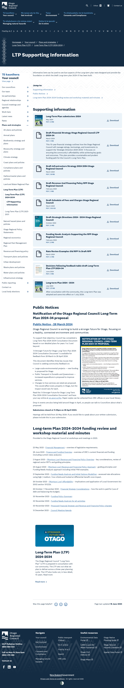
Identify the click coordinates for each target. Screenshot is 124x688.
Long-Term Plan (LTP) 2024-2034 (48, 45)
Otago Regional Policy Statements (13, 231)
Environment (41, 647)
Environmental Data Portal (89, 639)
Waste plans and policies (14, 267)
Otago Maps (86, 659)
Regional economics (12, 237)
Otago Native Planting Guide (110, 639)
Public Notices (39, 93)
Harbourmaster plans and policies (14, 177)
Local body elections (11, 291)
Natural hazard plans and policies (14, 222)
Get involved (41, 642)
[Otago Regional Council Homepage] (9, 5)
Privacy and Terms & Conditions (52, 679)
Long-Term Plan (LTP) (21, 45)
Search (61, 654)
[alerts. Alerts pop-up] (108, 5)
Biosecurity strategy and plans (14, 150)
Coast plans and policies (14, 162)
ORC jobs (62, 659)
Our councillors (8, 87)
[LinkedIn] (9, 667)
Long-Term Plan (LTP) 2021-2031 (17, 213)
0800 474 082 (8, 655)
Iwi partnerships (9, 96)
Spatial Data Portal (112, 652)
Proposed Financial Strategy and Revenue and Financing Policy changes (81, 506)
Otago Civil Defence (85, 653)
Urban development (12, 262)
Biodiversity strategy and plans (14, 142)
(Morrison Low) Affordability (61, 481)
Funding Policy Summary (61, 496)
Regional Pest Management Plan (15, 244)
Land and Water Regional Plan (16, 184)
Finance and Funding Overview (59, 452)
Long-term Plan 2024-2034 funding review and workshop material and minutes (67, 97)
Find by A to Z (64, 649)
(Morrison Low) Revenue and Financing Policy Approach (72, 467)
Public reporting (9, 283)
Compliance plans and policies (13, 169)
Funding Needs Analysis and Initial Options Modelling (74, 474)
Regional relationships (11, 100)
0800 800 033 (8, 647)
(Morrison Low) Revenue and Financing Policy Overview (70, 459)
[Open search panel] (87, 5)
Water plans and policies (14, 272)
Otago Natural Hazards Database (111, 646)
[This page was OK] (61, 604)
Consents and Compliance (41, 652)
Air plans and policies (13, 130)
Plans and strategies (47, 42)
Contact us (118, 5)
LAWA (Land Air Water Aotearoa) (88, 646)
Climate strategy (11, 157)
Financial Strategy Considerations (75, 489)
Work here (6, 112)
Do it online (63, 645)
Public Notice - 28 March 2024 (53, 324)
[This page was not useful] (56, 604)
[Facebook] (4, 667)
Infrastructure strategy (13, 278)
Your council (30, 42)
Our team (6, 91)
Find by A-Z (7, 31)
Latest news (7, 116)
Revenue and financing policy (16, 251)
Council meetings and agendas (11, 106)
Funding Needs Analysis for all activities (68, 501)
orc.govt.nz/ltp (55, 398)
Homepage (16, 42)
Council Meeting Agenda (60, 510)
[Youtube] (14, 667)
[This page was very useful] (66, 604)
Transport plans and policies (16, 256)
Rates (4, 120)
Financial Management (55, 447)
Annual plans (9, 135)
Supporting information (43, 89)
